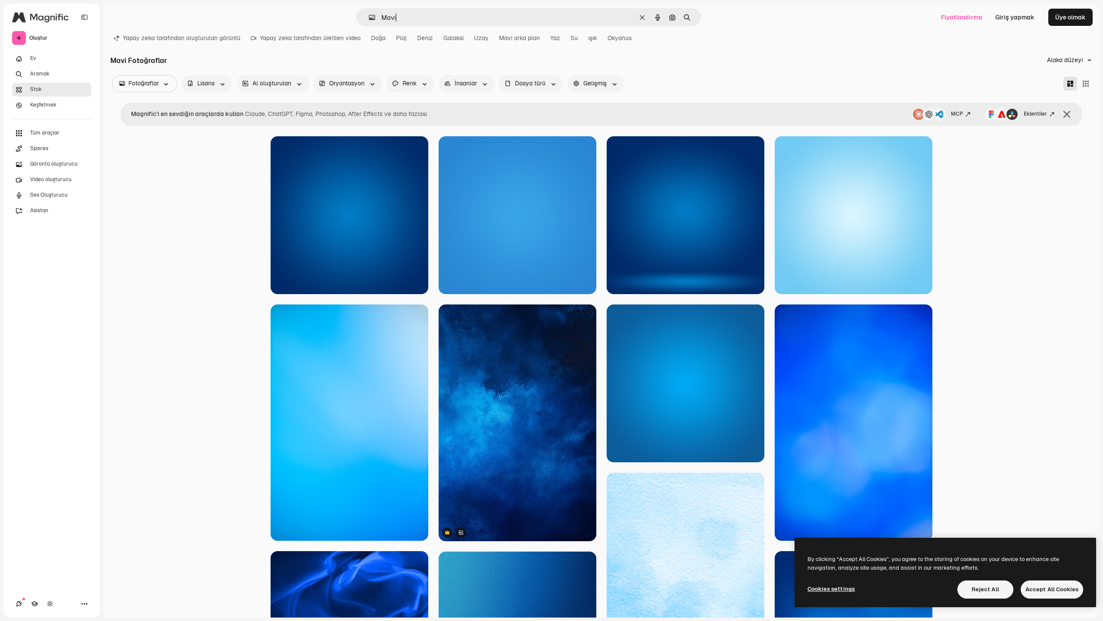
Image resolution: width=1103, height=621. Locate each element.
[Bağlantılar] (19, 604)
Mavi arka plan (519, 38)
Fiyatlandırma (961, 17)
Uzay (481, 38)
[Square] (1086, 84)
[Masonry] (1070, 84)
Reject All (985, 589)
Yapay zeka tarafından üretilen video (310, 38)
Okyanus (620, 38)
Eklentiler (1035, 113)
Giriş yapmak (1014, 17)
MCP (957, 113)
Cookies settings (831, 589)
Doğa (378, 38)
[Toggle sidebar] (84, 17)
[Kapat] (1067, 114)
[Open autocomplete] (368, 17)
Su (574, 38)
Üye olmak (1070, 17)
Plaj (401, 38)
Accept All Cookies (1051, 589)
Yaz (555, 38)
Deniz (425, 38)
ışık (592, 38)
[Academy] (34, 604)
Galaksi (453, 38)
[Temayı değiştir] (50, 604)
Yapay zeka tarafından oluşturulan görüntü (181, 38)
